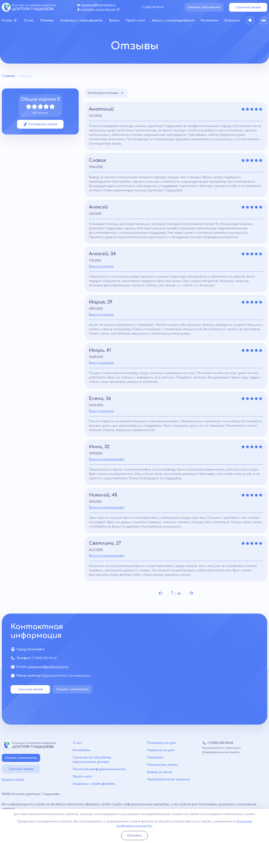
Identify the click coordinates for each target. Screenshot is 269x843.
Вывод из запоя (159, 772)
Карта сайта (13, 779)
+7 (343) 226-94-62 (152, 7)
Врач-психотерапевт (106, 459)
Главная (8, 76)
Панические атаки (162, 764)
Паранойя (155, 757)
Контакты (81, 750)
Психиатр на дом (161, 743)
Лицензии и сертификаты (94, 783)
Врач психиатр (101, 266)
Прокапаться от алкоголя (168, 779)
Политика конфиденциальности (99, 769)
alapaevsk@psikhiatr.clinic (98, 5)
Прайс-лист (82, 776)
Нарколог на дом (161, 750)
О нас (77, 743)
